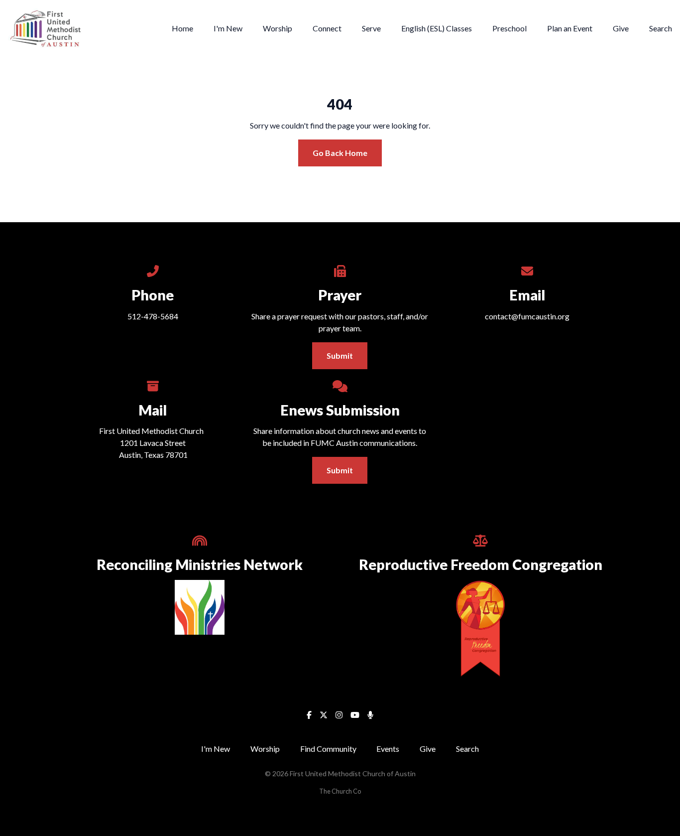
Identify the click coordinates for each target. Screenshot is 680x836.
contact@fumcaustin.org (527, 316)
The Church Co (340, 791)
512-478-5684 (152, 316)
